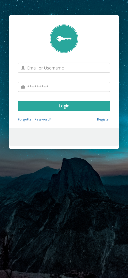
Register (103, 119)
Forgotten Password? (34, 119)
